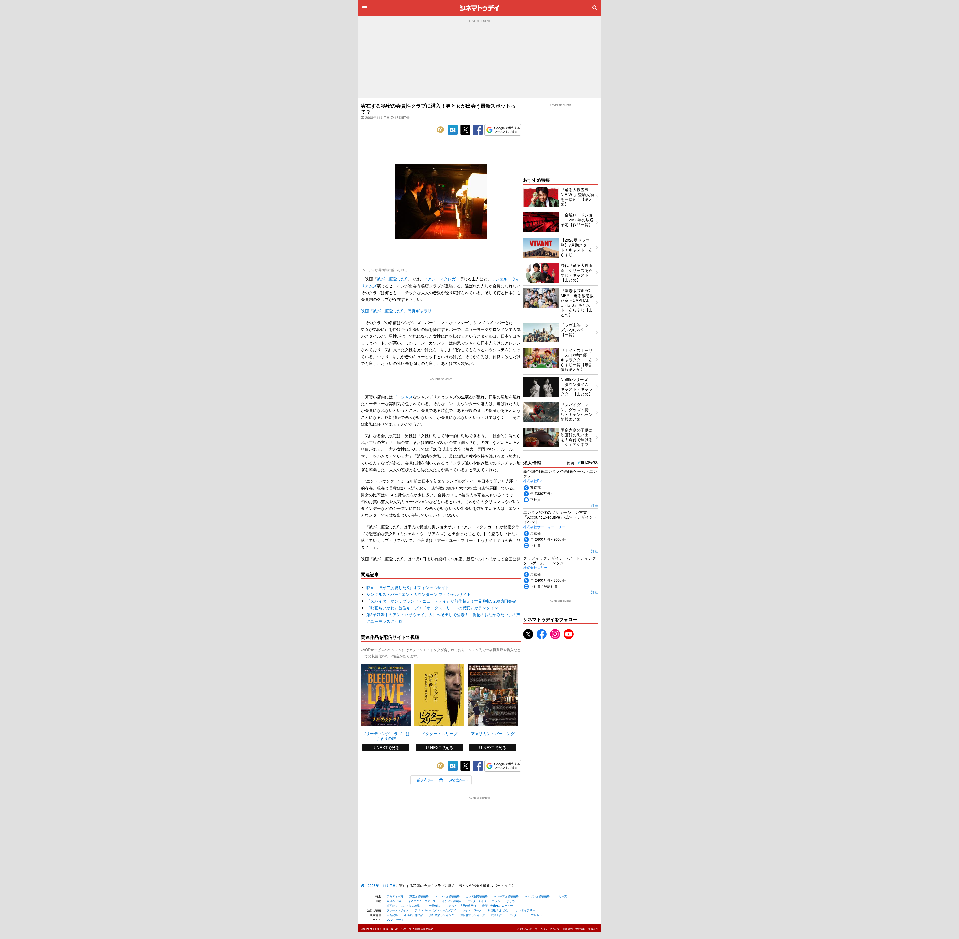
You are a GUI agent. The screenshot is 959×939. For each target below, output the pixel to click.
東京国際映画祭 (419, 896)
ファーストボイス (398, 910)
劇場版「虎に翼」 (499, 910)
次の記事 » (458, 780)
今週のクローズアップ (422, 901)
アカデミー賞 (395, 896)
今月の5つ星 (394, 901)
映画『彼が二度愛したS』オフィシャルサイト (407, 587)
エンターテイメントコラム (483, 901)
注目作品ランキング (472, 915)
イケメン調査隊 (451, 901)
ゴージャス (403, 397)
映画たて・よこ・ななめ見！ (404, 905)
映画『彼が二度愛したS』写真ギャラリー (398, 311)
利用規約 (568, 929)
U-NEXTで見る (386, 747)
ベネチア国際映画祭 (506, 896)
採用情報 (580, 929)
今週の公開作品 (413, 915)
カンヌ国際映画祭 (477, 896)
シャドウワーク (471, 910)
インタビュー (516, 915)
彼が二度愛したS (392, 279)
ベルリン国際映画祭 (537, 896)
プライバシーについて (547, 929)
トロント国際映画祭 (447, 896)
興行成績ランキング (441, 915)
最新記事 (392, 915)
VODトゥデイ (395, 919)
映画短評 (496, 915)
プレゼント (538, 915)
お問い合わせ (524, 929)
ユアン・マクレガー (442, 279)
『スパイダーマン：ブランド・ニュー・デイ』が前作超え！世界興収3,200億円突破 (441, 601)
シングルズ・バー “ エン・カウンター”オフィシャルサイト (418, 594)
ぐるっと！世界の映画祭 (461, 905)
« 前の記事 (423, 780)
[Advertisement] (479, 60)
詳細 (594, 505)
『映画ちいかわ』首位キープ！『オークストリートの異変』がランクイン (432, 608)
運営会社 (593, 929)
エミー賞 (561, 896)
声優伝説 (434, 905)
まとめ (510, 901)
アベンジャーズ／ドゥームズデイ (435, 910)
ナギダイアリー (525, 910)
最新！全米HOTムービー (497, 905)
